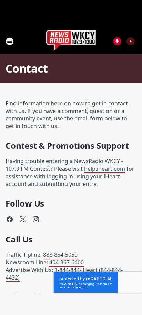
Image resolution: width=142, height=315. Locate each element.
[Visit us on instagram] (36, 219)
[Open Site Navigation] (10, 41)
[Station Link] (71, 41)
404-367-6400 (66, 262)
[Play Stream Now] (130, 41)
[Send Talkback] (117, 41)
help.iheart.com (104, 168)
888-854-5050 (60, 255)
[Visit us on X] (23, 219)
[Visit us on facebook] (10, 219)
